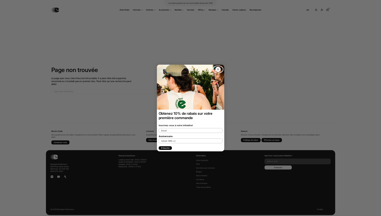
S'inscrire (165, 148)
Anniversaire (166, 136)
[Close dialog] (218, 69)
